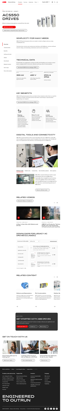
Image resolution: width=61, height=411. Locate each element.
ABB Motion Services (8, 27)
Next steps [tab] (6, 67)
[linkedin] (45, 409)
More (36, 2)
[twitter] (51, 409)
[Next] (57, 203)
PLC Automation (6, 383)
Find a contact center (21, 381)
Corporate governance (36, 382)
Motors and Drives (6, 369)
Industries (31, 2)
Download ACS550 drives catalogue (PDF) (27, 67)
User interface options (44, 170)
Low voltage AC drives (20, 369)
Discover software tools (41, 190)
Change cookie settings (14, 408)
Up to (17, 72)
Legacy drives (29, 369)
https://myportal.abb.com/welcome (57, 2)
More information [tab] (8, 70)
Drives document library (21, 376)
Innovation (47, 378)
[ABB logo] (4, 2)
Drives (13, 369)
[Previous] (54, 203)
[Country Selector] (52, 2)
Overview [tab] (6, 44)
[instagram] (57, 409)
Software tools (19, 170)
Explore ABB (45, 2)
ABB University (19, 378)
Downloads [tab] (6, 60)
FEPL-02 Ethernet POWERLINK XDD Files (41, 246)
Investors (33, 373)
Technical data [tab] (7, 47)
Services (25, 2)
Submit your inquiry (8, 360)
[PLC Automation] (36, 306)
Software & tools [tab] (7, 54)
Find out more (44, 360)
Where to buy (43, 326)
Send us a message (20, 379)
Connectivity (34, 170)
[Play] (18, 218)
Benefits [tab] (6, 50)
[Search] (54, 2)
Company (47, 373)
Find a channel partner (27, 360)
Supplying (47, 383)
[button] (19, 171)
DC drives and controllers (8, 379)
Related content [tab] (7, 64)
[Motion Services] (54, 306)
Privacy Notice (23, 408)
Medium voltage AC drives (8, 378)
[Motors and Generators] (17, 306)
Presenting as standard (48, 72)
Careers (46, 379)
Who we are (47, 376)
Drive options (53, 170)
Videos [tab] (5, 57)
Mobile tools (27, 170)
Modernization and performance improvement (14, 30)
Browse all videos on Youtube (24, 200)
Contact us (32, 326)
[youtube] (48, 409)
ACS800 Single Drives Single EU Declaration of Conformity (43, 253)
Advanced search (53, 241)
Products (20, 2)
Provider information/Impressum (33, 408)
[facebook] (54, 409)
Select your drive (21, 326)
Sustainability (48, 381)
